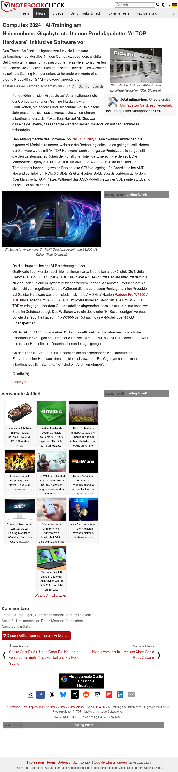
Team (50, 762)
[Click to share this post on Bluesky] (63, 695)
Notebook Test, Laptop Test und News (33, 707)
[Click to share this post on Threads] (52, 695)
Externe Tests (118, 13)
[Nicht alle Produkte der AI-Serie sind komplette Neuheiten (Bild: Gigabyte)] (136, 65)
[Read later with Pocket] (97, 694)
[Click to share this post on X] (75, 694)
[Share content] (30, 695)
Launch (98, 86)
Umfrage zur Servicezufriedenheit (146, 105)
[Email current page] (131, 695)
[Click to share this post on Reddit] (86, 694)
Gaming (84, 86)
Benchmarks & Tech (85, 13)
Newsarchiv (77, 707)
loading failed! (114, 194)
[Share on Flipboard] (109, 694)
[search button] (158, 5)
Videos (57, 13)
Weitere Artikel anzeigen (51, 595)
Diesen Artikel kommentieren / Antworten (37, 635)
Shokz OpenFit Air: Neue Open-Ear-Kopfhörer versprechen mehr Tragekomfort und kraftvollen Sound (45, 657)
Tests (25, 13)
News (40, 13)
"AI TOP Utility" (84, 138)
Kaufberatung (146, 13)
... (172, 13)
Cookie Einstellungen (110, 762)
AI (73, 86)
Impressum (35, 762)
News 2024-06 (96, 707)
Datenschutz (67, 762)
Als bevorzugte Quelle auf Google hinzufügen (86, 681)
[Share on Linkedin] (120, 694)
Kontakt (85, 762)
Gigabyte (19, 381)
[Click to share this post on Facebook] (40, 695)
